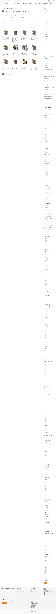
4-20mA (46, 346)
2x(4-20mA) (46, 269)
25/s (45, 47)
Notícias (31, 590)
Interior (46, 357)
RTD (45, 315)
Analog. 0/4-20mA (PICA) (48, 242)
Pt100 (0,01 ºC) (47, 137)
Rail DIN (46, 17)
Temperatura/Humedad (48, 428)
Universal (46, 319)
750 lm (46, 573)
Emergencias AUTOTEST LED (49, 76)
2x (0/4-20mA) (47, 291)
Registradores (47, 105)
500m (45, 382)
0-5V (45, 335)
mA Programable (47, 306)
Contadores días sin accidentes (34, 603)
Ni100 (45, 275)
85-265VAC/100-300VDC (48, 220)
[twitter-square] (49, 0)
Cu (45, 302)
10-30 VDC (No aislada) (48, 192)
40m (45, 364)
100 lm (46, 560)
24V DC (46, 183)
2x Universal (46, 297)
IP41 (45, 520)
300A (45, 271)
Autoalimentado (47, 473)
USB (45, 488)
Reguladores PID (47, 60)
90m (45, 371)
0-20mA (46, 333)
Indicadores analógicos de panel (49, 103)
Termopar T (46, 152)
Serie (45, 423)
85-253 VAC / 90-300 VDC (48, 214)
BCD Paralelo (47, 245)
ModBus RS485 (47, 330)
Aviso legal (44, 588)
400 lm (46, 567)
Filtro (45, 582)
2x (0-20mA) (46, 341)
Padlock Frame (47, 550)
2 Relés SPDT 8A (47, 231)
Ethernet (46, 247)
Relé (45, 350)
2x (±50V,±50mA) (47, 295)
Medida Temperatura (48, 503)
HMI (45, 100)
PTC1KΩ (46, 282)
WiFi (45, 417)
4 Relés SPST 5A (47, 236)
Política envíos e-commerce (47, 594)
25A (45, 535)
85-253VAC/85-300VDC (48, 218)
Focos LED (47, 78)
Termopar (46, 317)
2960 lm (46, 578)
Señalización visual (33, 605)
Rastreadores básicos (48, 92)
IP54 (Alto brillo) (47, 527)
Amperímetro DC (47, 157)
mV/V (46, 54)
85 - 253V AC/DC (47, 187)
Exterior (46, 359)
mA (45, 348)
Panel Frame (46, 552)
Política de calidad (46, 592)
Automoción (32, 592)
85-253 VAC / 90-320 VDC (48, 216)
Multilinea (46, 457)
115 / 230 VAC (47, 196)
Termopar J (46, 143)
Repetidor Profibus (47, 440)
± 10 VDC (46, 130)
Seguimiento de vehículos (48, 91)
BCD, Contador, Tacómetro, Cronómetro (48, 436)
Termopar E (46, 141)
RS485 (46, 253)
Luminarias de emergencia (48, 74)
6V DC (46, 207)
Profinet (46, 414)
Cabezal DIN (46, 258)
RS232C (46, 251)
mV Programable (47, 308)
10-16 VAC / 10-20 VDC (48, 225)
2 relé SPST (46, 326)
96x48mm (46, 14)
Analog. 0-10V (47, 240)
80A (45, 538)
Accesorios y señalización (49, 80)
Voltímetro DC (47, 165)
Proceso (46, 430)
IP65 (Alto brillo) (47, 531)
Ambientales (46, 85)
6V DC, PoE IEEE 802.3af (48, 209)
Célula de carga (47, 300)
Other (45, 548)
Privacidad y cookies (46, 589)
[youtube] (53, 0)
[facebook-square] (48, 0)
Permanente (46, 556)
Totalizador (46, 174)
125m (45, 399)
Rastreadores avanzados (49, 94)
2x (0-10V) (46, 339)
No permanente (47, 554)
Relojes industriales (33, 607)
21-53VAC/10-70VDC (48, 203)
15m (45, 389)
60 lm (45, 558)
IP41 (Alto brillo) (47, 522)
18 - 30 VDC (46, 198)
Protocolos (32, 600)
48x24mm (46, 12)
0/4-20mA (46, 337)
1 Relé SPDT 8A (47, 229)
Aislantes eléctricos (47, 117)
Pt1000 (46, 139)
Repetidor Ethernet (47, 444)
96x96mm (46, 32)
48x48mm (46, 23)
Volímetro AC (47, 163)
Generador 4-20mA (47, 249)
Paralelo (46, 421)
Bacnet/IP (46, 479)
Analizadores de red (47, 89)
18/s (45, 43)
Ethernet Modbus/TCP (48, 481)
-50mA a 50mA (47, 264)
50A (45, 273)
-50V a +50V (46, 284)
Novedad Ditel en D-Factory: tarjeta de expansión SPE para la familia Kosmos (22, 593)
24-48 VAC (46, 205)
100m (45, 397)
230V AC (46, 468)
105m (45, 373)
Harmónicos (46, 501)
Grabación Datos (47, 499)
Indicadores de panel (48, 58)
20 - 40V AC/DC (47, 189)
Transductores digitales (48, 111)
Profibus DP (46, 419)
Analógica (46, 492)
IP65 (45, 529)
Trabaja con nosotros (46, 596)
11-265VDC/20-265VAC (48, 194)
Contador (46, 168)
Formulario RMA (45, 590)
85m (45, 369)
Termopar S (46, 150)
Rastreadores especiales (49, 96)
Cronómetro (46, 170)
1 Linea (46, 455)
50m (45, 392)
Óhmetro (46, 161)
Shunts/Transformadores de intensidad (48, 115)
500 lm (46, 569)
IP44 (45, 524)
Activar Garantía (45, 595)
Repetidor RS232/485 (48, 438)
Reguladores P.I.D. (32, 606)
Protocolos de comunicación (34, 602)
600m (45, 384)
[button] (20, 3)
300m (45, 378)
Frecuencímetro (47, 159)
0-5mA (46, 324)
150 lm (46, 562)
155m (45, 375)
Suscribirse (4, 603)
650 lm (46, 571)
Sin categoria (46, 124)
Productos (5, 8)
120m (45, 410)
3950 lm (46, 580)
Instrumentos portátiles (48, 109)
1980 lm (46, 576)
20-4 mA (46, 328)
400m (45, 380)
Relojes (46, 83)
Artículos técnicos (33, 599)
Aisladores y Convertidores (48, 69)
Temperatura (46, 432)
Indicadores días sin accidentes (49, 87)
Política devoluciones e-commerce (48, 593)
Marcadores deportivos (48, 71)
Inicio (2, 8)
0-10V (46, 286)
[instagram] (51, 0)
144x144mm (46, 30)
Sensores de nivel (47, 119)
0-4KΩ (46, 266)
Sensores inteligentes (48, 107)
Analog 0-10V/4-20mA (48, 238)
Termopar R (46, 148)
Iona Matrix (46, 67)
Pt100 (45, 135)
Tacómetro (46, 172)
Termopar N (46, 146)
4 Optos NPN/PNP (47, 234)
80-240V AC (46, 185)
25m (45, 401)
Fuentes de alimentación (48, 98)
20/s (45, 45)
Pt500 (45, 280)
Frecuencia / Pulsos (48, 304)
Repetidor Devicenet (48, 442)
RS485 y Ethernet (47, 477)
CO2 (45, 512)
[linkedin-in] (52, 0)
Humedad (46, 507)
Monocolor (46, 462)
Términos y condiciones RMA (47, 591)
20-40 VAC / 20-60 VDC (48, 223)
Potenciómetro (47, 128)
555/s (45, 49)
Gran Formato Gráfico (48, 65)
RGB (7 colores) (47, 464)
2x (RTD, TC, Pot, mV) (48, 293)
